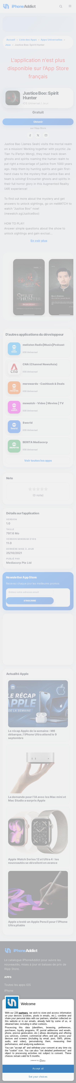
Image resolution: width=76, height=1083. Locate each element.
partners (23, 1012)
